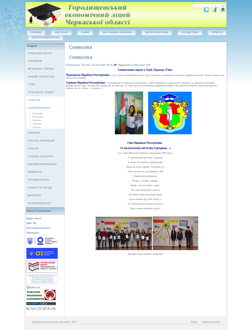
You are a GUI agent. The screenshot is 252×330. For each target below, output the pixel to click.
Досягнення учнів (156, 32)
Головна (36, 32)
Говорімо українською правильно (42, 168)
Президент (37, 124)
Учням (85, 32)
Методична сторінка (41, 69)
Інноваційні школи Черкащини (39, 57)
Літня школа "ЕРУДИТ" (41, 92)
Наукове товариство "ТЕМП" (41, 80)
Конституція (37, 117)
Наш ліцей (61, 32)
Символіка (36, 120)
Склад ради (37, 113)
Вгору (194, 322)
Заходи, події (190, 32)
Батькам (33, 148)
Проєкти (217, 32)
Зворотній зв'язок (211, 322)
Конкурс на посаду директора (40, 191)
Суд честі (36, 127)
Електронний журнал (45, 37)
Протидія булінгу (38, 180)
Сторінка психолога (40, 156)
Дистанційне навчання (117, 32)
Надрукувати (125, 65)
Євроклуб (34, 133)
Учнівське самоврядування (39, 104)
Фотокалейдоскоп (39, 203)
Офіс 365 (31, 223)
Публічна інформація (41, 140)
